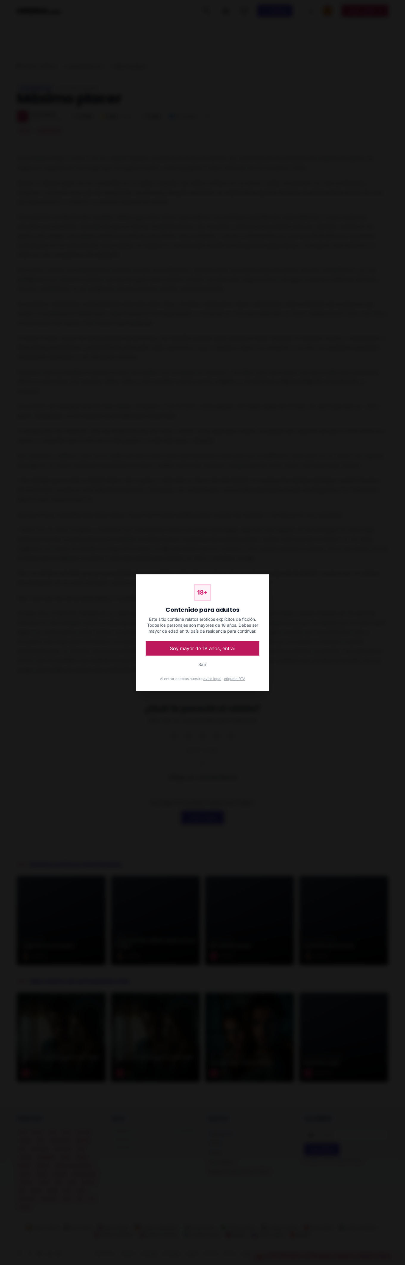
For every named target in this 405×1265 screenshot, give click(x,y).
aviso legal (212, 678)
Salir (202, 664)
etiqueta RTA (234, 678)
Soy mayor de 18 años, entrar (202, 648)
